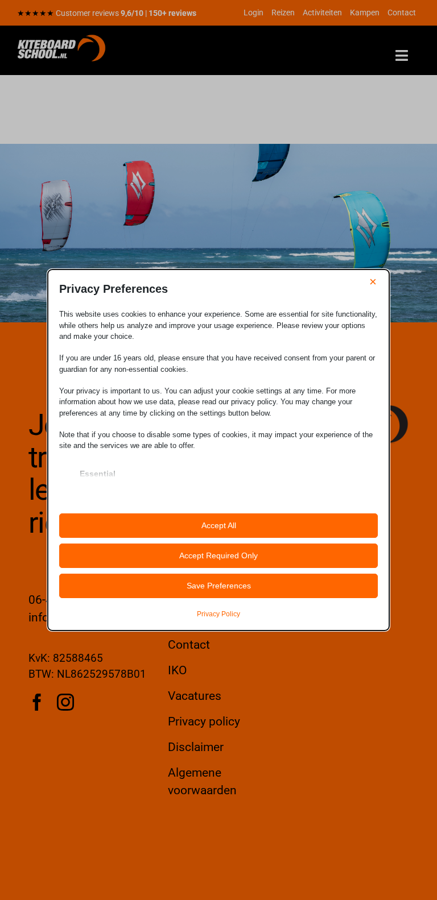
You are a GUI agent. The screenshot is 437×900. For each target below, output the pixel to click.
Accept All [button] (218, 525)
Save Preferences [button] (219, 585)
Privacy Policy (218, 614)
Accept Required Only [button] (218, 555)
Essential (98, 473)
